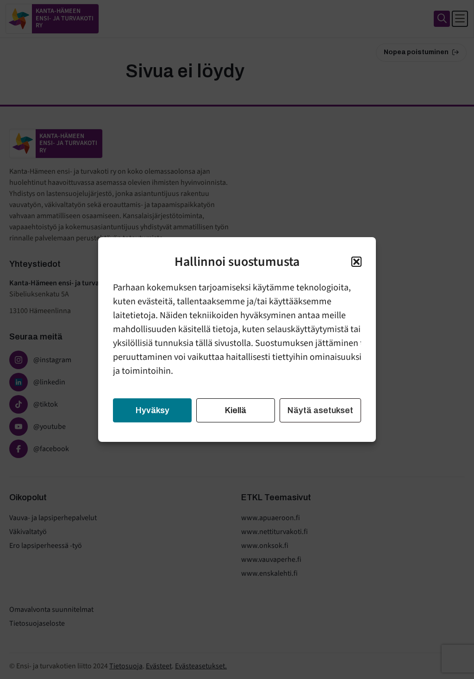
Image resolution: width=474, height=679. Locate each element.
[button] (356, 261)
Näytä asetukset (320, 410)
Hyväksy (152, 410)
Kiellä (235, 410)
